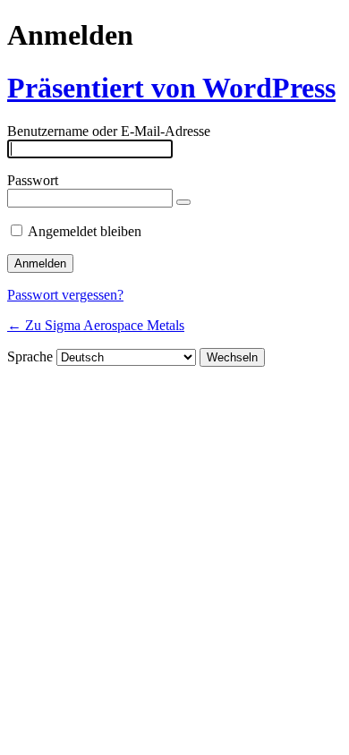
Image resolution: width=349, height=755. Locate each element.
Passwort (32, 180)
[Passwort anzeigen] (183, 202)
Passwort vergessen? (65, 294)
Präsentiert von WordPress (171, 88)
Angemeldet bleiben (84, 231)
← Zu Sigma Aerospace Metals (95, 325)
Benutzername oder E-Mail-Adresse (108, 131)
